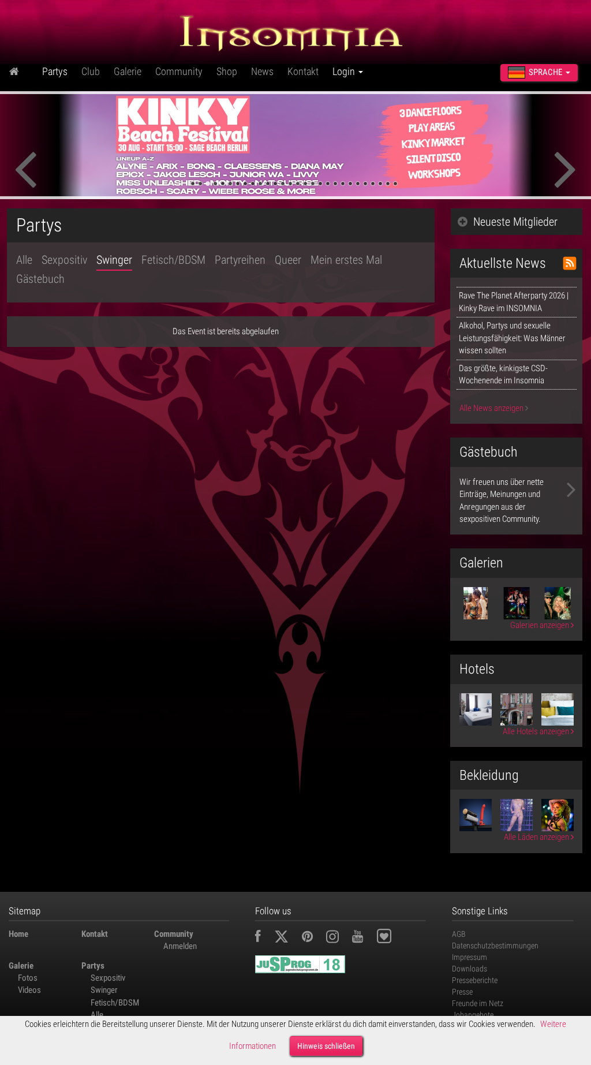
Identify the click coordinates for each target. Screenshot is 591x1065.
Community (179, 71)
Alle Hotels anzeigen (537, 731)
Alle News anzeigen (492, 408)
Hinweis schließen (326, 1046)
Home (18, 934)
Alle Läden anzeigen (537, 837)
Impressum (469, 957)
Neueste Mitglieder (515, 222)
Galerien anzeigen (540, 625)
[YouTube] (363, 938)
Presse (462, 991)
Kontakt (303, 71)
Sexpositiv (64, 260)
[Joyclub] (392, 938)
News (262, 71)
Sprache (545, 72)
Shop (226, 71)
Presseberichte (475, 980)
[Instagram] (338, 938)
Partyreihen (240, 260)
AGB (459, 934)
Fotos (28, 978)
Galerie (127, 71)
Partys (55, 71)
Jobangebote (472, 1014)
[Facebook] (263, 938)
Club (90, 71)
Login (344, 71)
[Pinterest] (313, 938)
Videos (29, 990)
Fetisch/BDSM (173, 260)
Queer (288, 260)
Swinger (114, 260)
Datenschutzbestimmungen (495, 945)
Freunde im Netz (477, 1003)
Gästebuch (40, 279)
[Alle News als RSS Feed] (570, 263)
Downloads (469, 968)
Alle (24, 260)
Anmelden (180, 946)
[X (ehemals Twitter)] (287, 938)
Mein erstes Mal (346, 260)
